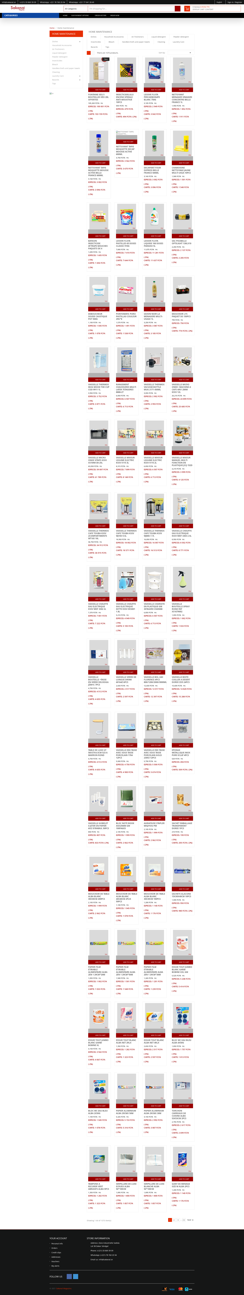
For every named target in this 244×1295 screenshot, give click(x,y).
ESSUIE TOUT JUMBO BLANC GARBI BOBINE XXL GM (182, 969)
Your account (58, 1238)
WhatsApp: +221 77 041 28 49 (81, 2)
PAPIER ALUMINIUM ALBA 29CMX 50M (126, 1112)
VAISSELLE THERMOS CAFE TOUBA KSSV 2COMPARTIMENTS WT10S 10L (98, 534)
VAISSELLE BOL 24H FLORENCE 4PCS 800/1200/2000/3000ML (155, 680)
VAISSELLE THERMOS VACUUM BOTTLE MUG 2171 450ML (154, 387)
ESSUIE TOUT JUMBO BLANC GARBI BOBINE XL (98, 1043)
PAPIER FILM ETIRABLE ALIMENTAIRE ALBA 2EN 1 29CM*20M (97, 971)
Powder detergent (59, 57)
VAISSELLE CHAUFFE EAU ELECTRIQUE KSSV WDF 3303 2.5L (182, 533)
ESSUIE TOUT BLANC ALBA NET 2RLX (126, 1041)
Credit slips (56, 1252)
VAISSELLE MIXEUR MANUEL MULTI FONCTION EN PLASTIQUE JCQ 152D (182, 461)
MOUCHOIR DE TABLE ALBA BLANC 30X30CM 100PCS (154, 896)
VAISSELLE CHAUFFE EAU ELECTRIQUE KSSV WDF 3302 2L (98, 606)
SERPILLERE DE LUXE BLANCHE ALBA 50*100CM (154, 1186)
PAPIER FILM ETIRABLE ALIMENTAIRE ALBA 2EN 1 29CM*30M (153, 971)
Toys (54, 83)
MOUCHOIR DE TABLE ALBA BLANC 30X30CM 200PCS (98, 896)
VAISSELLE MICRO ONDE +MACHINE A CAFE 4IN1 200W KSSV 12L (181, 388)
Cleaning (56, 72)
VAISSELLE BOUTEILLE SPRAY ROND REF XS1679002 (181, 608)
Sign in (231, 2)
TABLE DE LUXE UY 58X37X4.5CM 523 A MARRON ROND (98, 753)
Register (238, 2)
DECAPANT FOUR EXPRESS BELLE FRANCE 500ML (152, 170)
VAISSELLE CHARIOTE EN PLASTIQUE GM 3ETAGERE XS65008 (154, 606)
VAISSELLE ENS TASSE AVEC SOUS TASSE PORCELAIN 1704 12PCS (126, 754)
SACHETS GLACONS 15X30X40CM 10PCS (181, 895)
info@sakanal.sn (106, 1259)
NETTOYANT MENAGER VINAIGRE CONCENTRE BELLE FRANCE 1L (182, 98)
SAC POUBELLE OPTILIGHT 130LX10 (181, 242)
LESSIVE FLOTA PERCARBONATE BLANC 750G (152, 97)
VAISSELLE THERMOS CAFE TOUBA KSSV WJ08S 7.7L (154, 533)
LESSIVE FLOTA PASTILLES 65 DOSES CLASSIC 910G (126, 243)
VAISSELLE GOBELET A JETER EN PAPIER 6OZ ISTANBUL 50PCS (98, 826)
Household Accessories (62, 45)
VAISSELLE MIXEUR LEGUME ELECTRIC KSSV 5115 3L (125, 460)
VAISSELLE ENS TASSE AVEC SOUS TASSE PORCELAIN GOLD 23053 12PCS (154, 754)
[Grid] (89, 53)
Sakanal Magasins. (64, 1288)
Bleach (55, 64)
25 (184, 1220)
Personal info (57, 1243)
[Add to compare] (96, 85)
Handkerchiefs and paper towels (66, 68)
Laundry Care (58, 76)
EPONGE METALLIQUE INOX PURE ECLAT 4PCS (181, 753)
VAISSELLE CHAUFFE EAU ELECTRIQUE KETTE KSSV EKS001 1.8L (126, 608)
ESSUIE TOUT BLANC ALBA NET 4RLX (154, 1041)
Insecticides (57, 60)
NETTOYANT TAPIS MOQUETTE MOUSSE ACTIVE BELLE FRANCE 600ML (98, 171)
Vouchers (55, 1261)
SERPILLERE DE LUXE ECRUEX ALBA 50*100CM (126, 1186)
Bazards (55, 80)
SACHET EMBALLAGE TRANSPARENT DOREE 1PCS (182, 826)
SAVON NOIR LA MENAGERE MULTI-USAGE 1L (153, 316)
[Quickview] (101, 85)
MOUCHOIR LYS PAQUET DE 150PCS (181, 315)
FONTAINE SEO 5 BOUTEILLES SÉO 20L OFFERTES (98, 97)
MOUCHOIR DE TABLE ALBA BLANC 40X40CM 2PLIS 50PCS (126, 897)
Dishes (55, 41)
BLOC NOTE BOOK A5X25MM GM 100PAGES (125, 826)
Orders (54, 1248)
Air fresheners (58, 49)
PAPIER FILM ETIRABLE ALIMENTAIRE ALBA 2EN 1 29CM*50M (125, 971)
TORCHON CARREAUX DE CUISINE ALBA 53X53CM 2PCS (179, 1114)
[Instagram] (75, 1276)
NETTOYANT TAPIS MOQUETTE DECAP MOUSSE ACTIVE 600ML (125, 150)
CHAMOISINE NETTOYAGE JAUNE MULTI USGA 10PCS (181, 170)
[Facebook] (69, 1276)
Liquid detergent (59, 53)
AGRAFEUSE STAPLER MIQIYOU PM (154, 824)
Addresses (55, 1257)
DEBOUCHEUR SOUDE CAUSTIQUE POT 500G (97, 316)
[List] (92, 53)
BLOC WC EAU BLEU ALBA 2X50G (98, 1112)
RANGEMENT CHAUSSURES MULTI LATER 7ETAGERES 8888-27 (126, 388)
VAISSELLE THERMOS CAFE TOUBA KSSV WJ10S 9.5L (126, 533)
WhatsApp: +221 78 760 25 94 (52, 2)
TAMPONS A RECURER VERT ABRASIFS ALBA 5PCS (98, 1186)
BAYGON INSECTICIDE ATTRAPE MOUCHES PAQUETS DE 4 (98, 244)
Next (190, 1220)
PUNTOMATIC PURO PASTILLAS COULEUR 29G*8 (126, 316)
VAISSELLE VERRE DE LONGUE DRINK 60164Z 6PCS (126, 680)
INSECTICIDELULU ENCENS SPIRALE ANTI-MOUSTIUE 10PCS (125, 98)
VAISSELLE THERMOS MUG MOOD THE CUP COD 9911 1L (98, 387)
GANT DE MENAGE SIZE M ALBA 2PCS (181, 1185)
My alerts (55, 1266)
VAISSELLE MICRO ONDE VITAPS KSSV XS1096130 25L (97, 460)
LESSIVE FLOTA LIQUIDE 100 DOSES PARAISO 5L (153, 243)
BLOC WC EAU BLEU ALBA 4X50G (181, 1041)
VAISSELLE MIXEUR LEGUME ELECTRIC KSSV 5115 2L (153, 460)
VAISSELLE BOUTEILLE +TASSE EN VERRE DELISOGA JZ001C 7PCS (98, 681)
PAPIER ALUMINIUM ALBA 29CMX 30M (154, 1112)
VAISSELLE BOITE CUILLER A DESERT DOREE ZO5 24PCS (181, 680)
